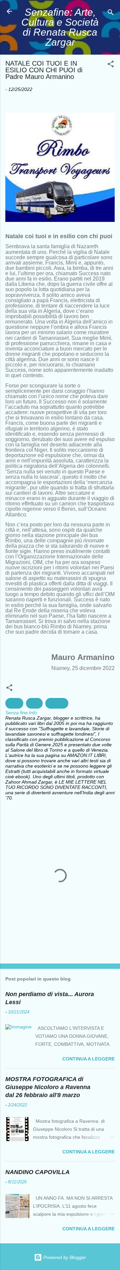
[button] (111, 65)
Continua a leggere (88, 1058)
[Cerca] (111, 13)
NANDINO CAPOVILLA (37, 1172)
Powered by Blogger (64, 1257)
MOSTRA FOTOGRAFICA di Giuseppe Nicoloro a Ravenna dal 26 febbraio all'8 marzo (47, 1087)
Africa (14, 703)
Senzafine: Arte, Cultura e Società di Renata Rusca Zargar (60, 27)
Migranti (56, 703)
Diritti (34, 703)
